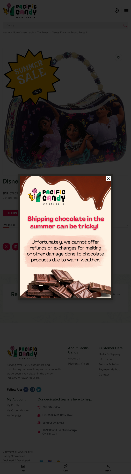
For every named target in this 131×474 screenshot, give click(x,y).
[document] (65, 237)
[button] (108, 178)
